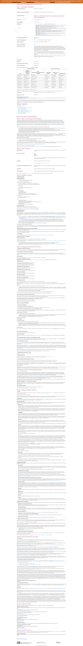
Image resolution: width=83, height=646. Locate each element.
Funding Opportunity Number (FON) (22, 37)
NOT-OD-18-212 (55, 133)
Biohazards (20, 488)
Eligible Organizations (20, 178)
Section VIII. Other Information (22, 113)
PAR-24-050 (61, 55)
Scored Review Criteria (21, 401)
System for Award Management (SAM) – (24, 216)
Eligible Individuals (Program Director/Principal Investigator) (27, 228)
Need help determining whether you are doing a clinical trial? (41, 163)
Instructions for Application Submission (23, 258)
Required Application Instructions (22, 97)
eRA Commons (20, 220)
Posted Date (18, 61)
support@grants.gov (21, 616)
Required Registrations (21, 210)
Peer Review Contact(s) (21, 622)
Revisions (19, 497)
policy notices (25, 631)
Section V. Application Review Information (23, 111)
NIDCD (54, 12)
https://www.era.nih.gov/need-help (26, 609)
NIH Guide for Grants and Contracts (21, 98)
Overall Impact (19, 398)
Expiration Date (19, 92)
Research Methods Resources (37, 146)
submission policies (16, 2)
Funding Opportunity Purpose (21, 46)
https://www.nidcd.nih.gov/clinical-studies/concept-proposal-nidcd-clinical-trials (38, 376)
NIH (42, 8)
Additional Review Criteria (21, 462)
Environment (20, 452)
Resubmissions (20, 491)
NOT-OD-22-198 (45, 34)
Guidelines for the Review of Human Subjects (25, 476)
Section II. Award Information (22, 108)
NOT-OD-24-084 (43, 32)
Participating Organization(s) (21, 8)
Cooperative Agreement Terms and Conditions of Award (26, 580)
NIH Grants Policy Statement (30, 173)
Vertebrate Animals (21, 481)
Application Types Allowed (20, 153)
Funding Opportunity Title (20, 15)
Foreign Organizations (20, 205)
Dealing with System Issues (45, 363)
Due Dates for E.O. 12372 (20, 94)
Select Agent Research (22, 507)
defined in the (29, 209)
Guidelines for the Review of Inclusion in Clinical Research (53, 480)
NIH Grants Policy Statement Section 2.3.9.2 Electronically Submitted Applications (52, 214)
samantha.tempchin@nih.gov (23, 628)
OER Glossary (37, 157)
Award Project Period (20, 171)
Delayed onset (20, 328)
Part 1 (27, 250)
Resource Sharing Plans (22, 511)
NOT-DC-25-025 (49, 29)
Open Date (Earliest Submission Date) (22, 63)
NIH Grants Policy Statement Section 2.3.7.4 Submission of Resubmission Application (53, 240)
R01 (34, 19)
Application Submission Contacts (22, 606)
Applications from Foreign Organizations (25, 503)
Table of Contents (22, 104)
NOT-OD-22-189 (63, 35)
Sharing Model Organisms (39, 512)
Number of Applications (20, 41)
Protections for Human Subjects (23, 470)
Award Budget (19, 168)
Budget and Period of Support (23, 516)
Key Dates (19, 106)
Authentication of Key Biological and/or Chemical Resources (28, 513)
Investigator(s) (20, 412)
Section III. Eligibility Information (22, 109)
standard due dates (28, 67)
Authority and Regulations (21, 633)
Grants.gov (29, 345)
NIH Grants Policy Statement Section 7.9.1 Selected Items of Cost (39, 357)
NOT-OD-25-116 (54, 27)
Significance (20, 404)
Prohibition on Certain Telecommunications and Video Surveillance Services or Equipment (30, 564)
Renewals (19, 494)
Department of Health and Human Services (29, 4)
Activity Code (19, 19)
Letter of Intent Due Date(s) (21, 65)
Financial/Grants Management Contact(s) (24, 624)
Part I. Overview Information (20, 342)
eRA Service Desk (30, 2)
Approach (19, 424)
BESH (35, 52)
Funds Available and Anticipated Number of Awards (24, 165)
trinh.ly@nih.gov (47, 377)
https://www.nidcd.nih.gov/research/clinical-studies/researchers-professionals (34, 144)
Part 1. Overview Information (21, 105)
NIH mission (51, 392)
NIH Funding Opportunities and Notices (22, 639)
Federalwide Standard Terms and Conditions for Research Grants (27, 563)
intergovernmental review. (28, 353)
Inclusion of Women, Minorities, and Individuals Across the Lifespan (29, 477)
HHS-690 (25, 569)
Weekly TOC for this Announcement (22, 638)
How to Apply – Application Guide (30, 257)
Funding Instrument (19, 150)
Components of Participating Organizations (23, 12)
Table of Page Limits (39, 257)
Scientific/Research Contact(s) (22, 617)
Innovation (20, 419)
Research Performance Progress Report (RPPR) (41, 588)
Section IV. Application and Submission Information (25, 110)
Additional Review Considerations (22, 501)
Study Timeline (20, 465)
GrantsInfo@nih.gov (21, 612)
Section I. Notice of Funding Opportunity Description (25, 107)
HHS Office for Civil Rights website (36, 569)
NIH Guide (52, 2)
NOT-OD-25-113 (44, 92)
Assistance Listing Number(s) (21, 44)
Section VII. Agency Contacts (22, 112)
